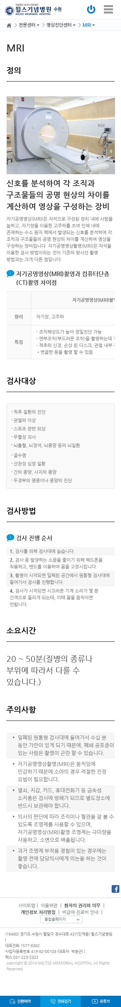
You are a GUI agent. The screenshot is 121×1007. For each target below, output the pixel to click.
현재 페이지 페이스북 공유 (115, 889)
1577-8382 (30, 945)
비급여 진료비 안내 (80, 912)
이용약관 (49, 905)
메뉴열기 (108, 9)
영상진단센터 (59, 24)
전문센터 (27, 24)
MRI (87, 24)
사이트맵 (26, 905)
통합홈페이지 (55, 919)
